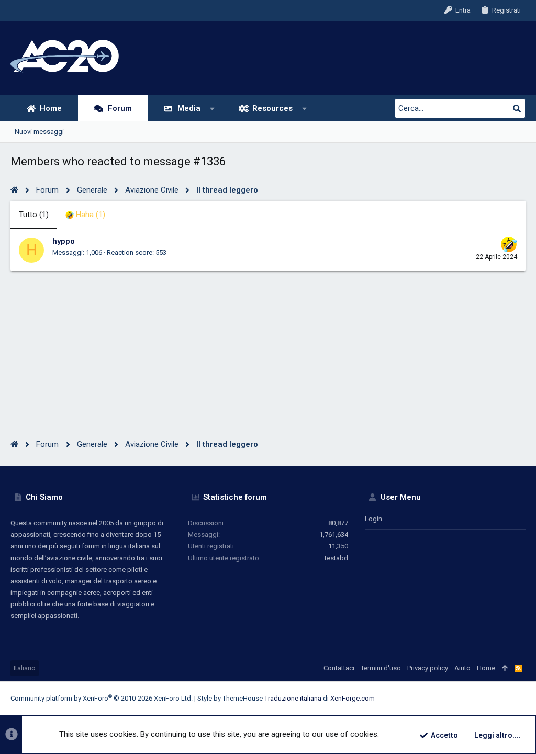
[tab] (85, 215)
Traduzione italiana (292, 698)
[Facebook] (458, 698)
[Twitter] (505, 698)
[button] (213, 108)
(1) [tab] (34, 214)
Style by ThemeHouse (230, 698)
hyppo (63, 241)
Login (373, 519)
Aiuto (462, 668)
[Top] (504, 668)
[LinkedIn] (489, 698)
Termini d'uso (381, 668)
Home (486, 668)
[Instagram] (473, 698)
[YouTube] (521, 698)
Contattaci (338, 668)
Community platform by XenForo (101, 698)
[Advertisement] (268, 344)
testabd (336, 558)
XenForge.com (352, 698)
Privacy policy (427, 668)
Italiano (25, 668)
